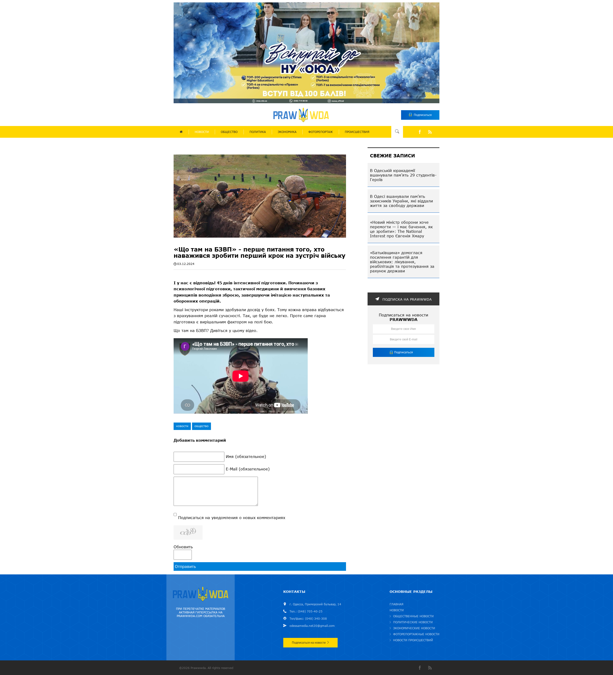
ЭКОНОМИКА (287, 132)
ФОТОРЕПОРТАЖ (320, 132)
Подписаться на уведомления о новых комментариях (231, 517)
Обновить (183, 546)
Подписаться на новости (309, 642)
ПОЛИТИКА (258, 132)
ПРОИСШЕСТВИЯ (357, 132)
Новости (182, 426)
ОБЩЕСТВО (229, 132)
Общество (201, 426)
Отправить (185, 566)
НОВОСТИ (202, 132)
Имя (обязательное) (246, 456)
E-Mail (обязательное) (248, 469)
